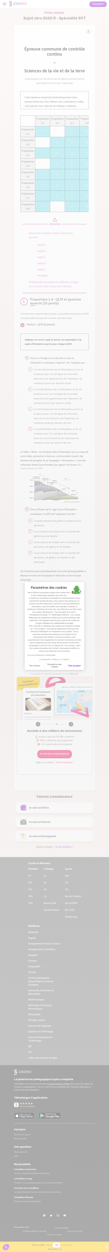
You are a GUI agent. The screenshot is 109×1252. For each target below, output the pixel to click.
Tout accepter (74, 666)
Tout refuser (34, 666)
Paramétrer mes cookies (54, 665)
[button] (6, 1247)
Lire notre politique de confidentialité (41, 655)
